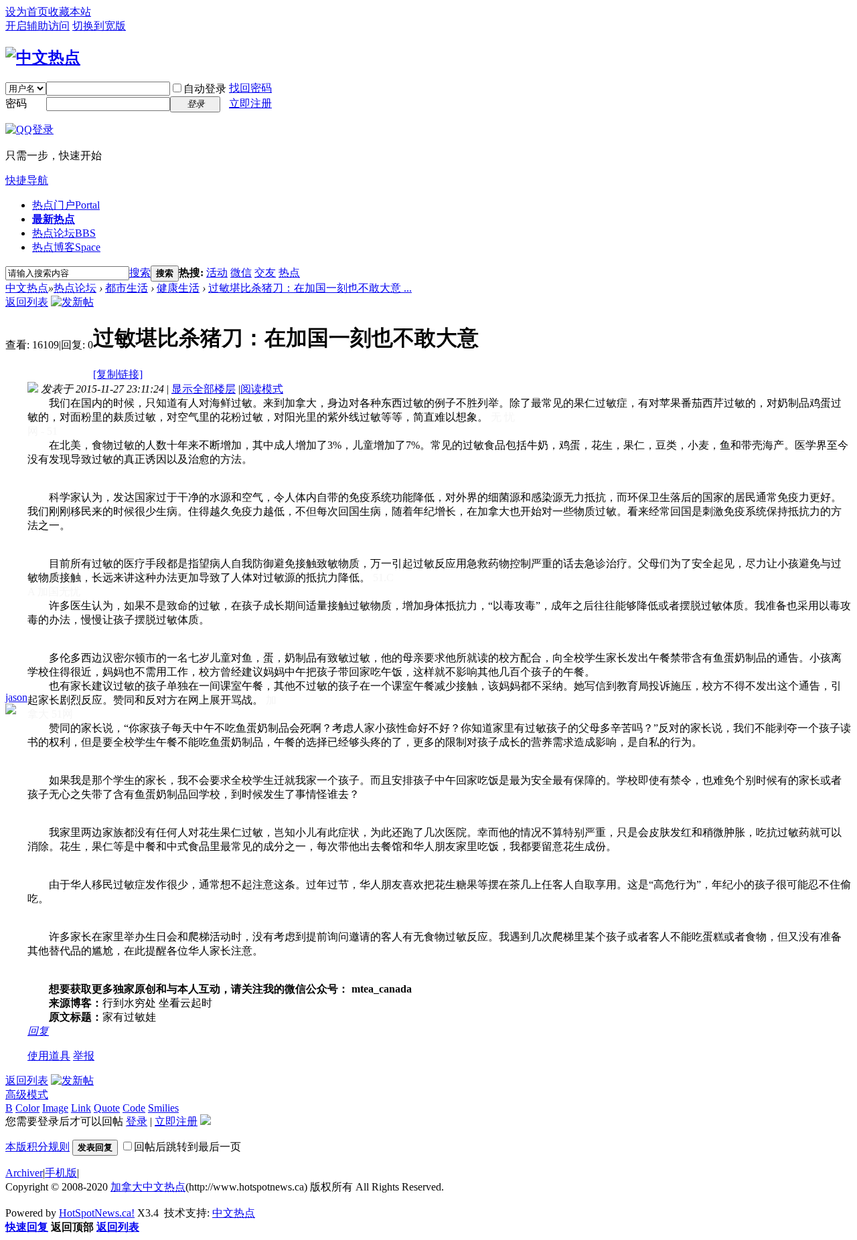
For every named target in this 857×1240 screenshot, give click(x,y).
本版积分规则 (37, 1146)
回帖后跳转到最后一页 (187, 1146)
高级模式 (26, 1094)
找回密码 (250, 88)
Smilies (163, 1108)
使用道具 (48, 1055)
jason (16, 697)
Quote (107, 1108)
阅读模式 (261, 389)
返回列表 (26, 302)
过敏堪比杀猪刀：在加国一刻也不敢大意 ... (310, 288)
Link (81, 1108)
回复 (38, 1031)
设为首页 (26, 11)
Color (27, 1108)
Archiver (24, 1172)
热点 (289, 272)
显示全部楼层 (203, 389)
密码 (16, 103)
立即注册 (250, 103)
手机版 (61, 1172)
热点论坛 (64, 233)
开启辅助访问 (37, 25)
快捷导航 (26, 180)
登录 (136, 1121)
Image (55, 1108)
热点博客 (66, 247)
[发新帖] (72, 302)
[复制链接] (118, 374)
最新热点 (53, 219)
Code (134, 1108)
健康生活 (178, 288)
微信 (241, 272)
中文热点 (26, 288)
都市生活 (126, 288)
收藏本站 (69, 11)
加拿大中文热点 (147, 1187)
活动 (217, 272)
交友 (265, 272)
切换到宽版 (99, 25)
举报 (83, 1055)
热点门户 (66, 205)
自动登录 (204, 88)
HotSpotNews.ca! (97, 1213)
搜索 (140, 272)
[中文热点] (42, 57)
